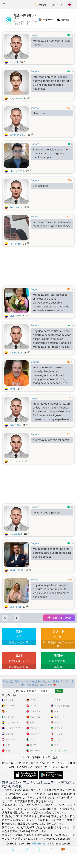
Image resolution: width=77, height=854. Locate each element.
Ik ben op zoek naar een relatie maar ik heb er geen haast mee (52, 224)
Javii (12, 388)
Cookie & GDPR (11, 763)
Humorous (39, 113)
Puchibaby (16, 207)
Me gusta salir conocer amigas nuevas (51, 42)
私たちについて (40, 763)
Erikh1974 (15, 425)
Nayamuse (16, 98)
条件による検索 (61, 617)
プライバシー (59, 763)
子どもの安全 (24, 766)
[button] (4, 4)
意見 (55, 757)
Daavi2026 (16, 534)
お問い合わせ (42, 766)
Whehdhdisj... (18, 134)
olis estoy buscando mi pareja (51, 439)
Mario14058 (16, 570)
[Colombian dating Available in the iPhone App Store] (26, 772)
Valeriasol (15, 606)
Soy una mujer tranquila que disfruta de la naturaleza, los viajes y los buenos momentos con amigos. (51, 590)
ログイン (56, 4)
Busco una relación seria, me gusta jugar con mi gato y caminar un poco (50, 153)
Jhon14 (14, 62)
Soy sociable (40, 185)
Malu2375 (15, 316)
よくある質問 (60, 766)
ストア (46, 757)
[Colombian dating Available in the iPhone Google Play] (51, 772)
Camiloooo (16, 352)
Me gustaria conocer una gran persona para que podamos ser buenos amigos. (52, 552)
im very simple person (46, 512)
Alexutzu (15, 461)
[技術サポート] (63, 849)
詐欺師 (36, 757)
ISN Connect (38, 843)
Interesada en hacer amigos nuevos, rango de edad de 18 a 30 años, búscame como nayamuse (52, 82)
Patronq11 (15, 243)
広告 (25, 763)
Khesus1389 (17, 171)
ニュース (24, 757)
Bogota (35, 34)
